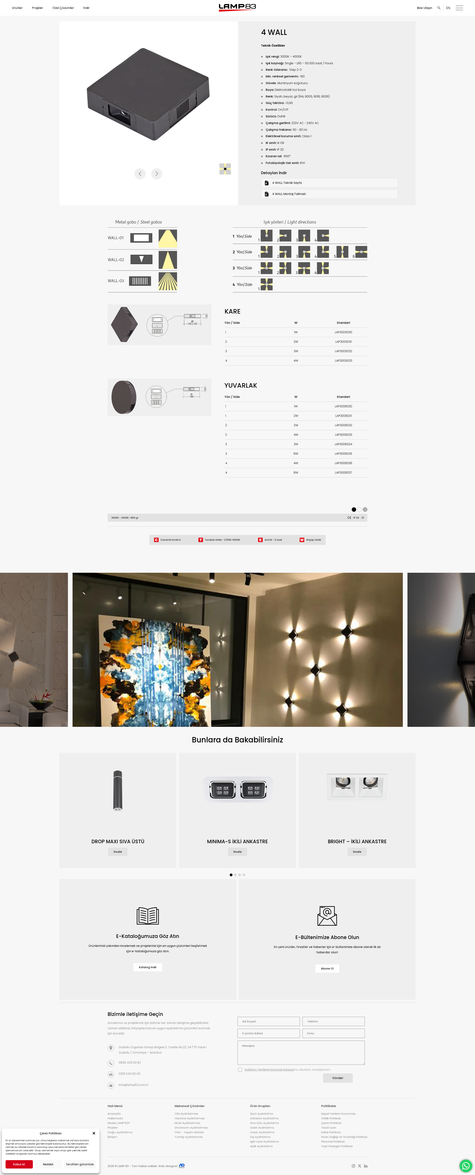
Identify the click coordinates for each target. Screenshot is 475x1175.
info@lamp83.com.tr (134, 1085)
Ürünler (17, 8)
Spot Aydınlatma (261, 1114)
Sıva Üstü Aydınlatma (264, 1123)
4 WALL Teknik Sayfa (287, 183)
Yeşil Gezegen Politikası (337, 1146)
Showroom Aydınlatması (191, 1128)
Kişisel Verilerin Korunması (338, 1114)
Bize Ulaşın (424, 8)
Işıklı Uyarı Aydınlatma (264, 1141)
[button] (94, 1133)
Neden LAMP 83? (119, 1123)
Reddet (48, 1164)
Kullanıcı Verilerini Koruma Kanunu (269, 1070)
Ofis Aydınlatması (186, 1114)
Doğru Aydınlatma (120, 1132)
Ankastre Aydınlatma (264, 1118)
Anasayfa (114, 1114)
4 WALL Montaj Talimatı (289, 194)
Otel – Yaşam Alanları (189, 1132)
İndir (86, 8)
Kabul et (19, 1164)
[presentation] (140, 173)
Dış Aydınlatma (260, 1137)
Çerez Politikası (331, 1123)
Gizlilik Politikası (331, 1118)
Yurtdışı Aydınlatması (189, 1137)
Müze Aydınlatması (187, 1123)
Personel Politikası (333, 1141)
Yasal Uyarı (328, 1128)
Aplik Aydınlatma (261, 1146)
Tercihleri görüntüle (80, 1164)
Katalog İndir (148, 967)
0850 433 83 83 (130, 1062)
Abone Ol (327, 968)
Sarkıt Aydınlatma (262, 1128)
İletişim (112, 1137)
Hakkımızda (115, 1118)
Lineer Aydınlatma (262, 1132)
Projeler (37, 8)
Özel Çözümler (63, 8)
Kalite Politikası (331, 1132)
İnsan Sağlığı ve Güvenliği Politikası (344, 1137)
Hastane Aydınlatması (190, 1118)
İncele (118, 852)
